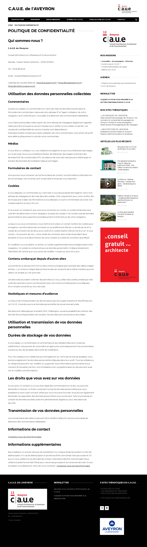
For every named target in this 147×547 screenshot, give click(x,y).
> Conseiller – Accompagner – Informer (116, 61)
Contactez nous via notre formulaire (73, 466)
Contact (121, 19)
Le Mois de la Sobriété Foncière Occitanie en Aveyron (125, 214)
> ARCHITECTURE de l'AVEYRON (113, 493)
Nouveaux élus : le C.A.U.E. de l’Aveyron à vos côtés (127, 148)
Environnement (53, 19)
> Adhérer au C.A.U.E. (108, 70)
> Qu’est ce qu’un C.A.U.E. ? (110, 64)
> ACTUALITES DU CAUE (110, 489)
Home (10, 25)
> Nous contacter (14, 520)
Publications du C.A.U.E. (100, 19)
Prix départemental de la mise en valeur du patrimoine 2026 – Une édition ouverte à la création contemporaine (127, 165)
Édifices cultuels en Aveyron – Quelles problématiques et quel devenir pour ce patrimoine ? (127, 199)
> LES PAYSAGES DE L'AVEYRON (113, 116)
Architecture (17, 19)
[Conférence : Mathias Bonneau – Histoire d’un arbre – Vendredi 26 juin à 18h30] (108, 183)
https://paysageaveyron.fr (69, 83)
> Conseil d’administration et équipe (113, 67)
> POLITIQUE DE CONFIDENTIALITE (115, 498)
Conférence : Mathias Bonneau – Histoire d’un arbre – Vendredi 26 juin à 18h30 (126, 182)
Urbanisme (35, 19)
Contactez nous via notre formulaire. (25, 437)
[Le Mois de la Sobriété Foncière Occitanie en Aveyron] (108, 216)
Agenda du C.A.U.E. (75, 19)
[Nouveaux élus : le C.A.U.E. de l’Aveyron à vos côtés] (108, 151)
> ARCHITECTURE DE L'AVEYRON (114, 129)
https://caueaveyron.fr (47, 83)
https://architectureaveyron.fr (21, 86)
